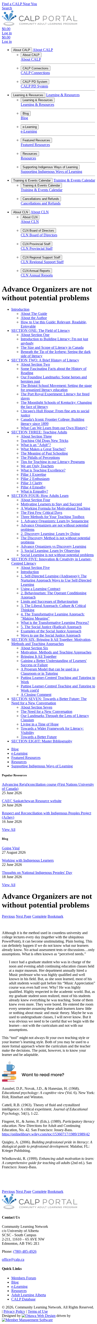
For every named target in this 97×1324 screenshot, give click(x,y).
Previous (8, 916)
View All (8, 830)
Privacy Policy (14, 1311)
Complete (39, 916)
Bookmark (55, 916)
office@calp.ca (13, 1259)
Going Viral (11, 848)
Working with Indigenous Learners (28, 860)
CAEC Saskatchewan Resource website (31, 801)
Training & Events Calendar (32, 180)
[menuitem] (23, 1278)
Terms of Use (38, 1311)
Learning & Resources (28, 95)
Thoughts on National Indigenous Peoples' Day (37, 873)
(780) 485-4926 (24, 1251)
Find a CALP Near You (19, 4)
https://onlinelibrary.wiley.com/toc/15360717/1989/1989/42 (46, 1134)
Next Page (23, 916)
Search (7, 8)
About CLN (20, 212)
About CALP (21, 50)
